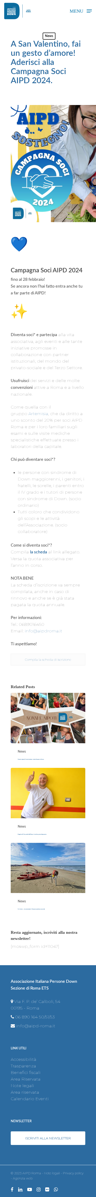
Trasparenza (23, 1066)
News (49, 36)
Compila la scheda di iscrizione (48, 659)
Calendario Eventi (30, 1098)
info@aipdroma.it (43, 631)
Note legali (22, 1085)
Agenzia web (23, 1178)
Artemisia (38, 413)
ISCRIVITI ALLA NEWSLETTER (48, 1138)
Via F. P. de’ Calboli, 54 (37, 1001)
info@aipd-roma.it (35, 1025)
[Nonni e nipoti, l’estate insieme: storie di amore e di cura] (48, 730)
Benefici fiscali (26, 1072)
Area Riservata (26, 1079)
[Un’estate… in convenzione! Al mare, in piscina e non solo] (48, 880)
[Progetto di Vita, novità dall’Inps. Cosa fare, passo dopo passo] (48, 805)
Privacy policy (73, 1173)
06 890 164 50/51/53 (35, 1017)
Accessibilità (23, 1059)
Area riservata (25, 1092)
